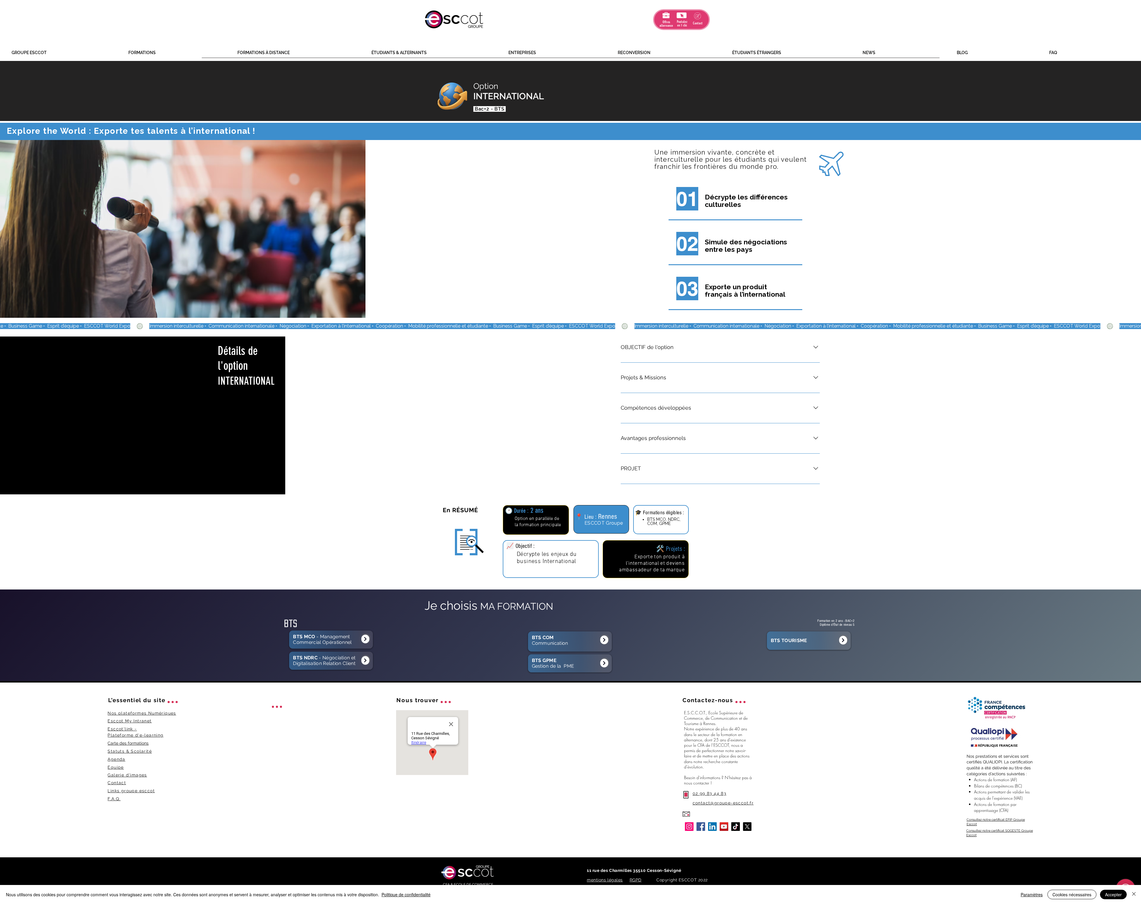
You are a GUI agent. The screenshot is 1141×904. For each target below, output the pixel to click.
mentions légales (605, 880)
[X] (747, 826)
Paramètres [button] (1032, 894)
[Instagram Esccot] (689, 826)
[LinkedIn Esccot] (712, 826)
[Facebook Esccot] (700, 826)
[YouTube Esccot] (724, 826)
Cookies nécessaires (1071, 894)
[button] (65, 53)
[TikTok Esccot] (735, 826)
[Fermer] (1133, 894)
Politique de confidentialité (406, 894)
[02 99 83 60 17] (365, 639)
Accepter (1113, 894)
